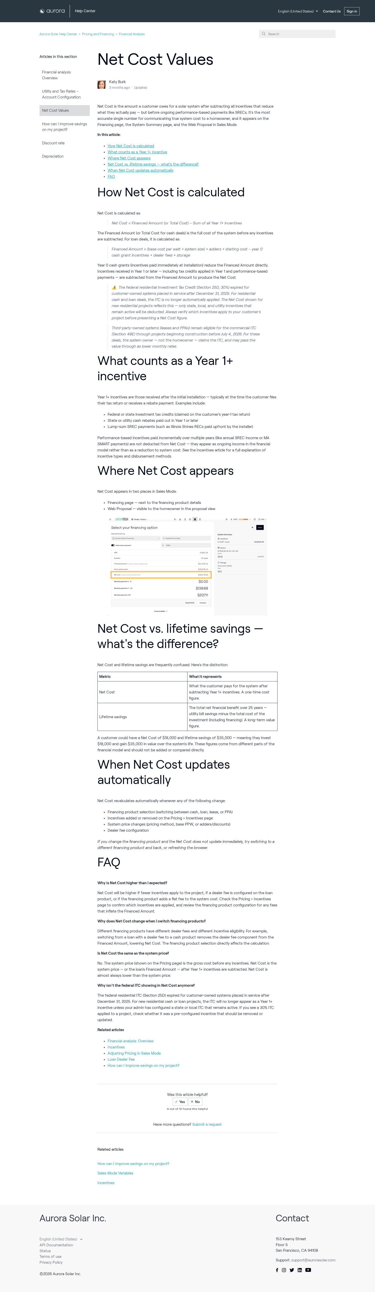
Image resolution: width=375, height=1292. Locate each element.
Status (45, 1251)
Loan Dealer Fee (121, 1059)
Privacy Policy (51, 1262)
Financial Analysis (132, 34)
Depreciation (53, 156)
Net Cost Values (55, 110)
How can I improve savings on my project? (64, 127)
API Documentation (56, 1245)
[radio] (180, 1102)
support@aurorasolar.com (313, 1260)
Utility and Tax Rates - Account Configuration (61, 94)
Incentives (116, 1047)
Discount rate (53, 143)
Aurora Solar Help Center (58, 34)
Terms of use (50, 1257)
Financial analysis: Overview (56, 75)
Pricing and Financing (98, 34)
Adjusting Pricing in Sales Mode (134, 1053)
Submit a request (207, 1124)
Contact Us (332, 11)
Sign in (352, 11)
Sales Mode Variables (115, 1173)
